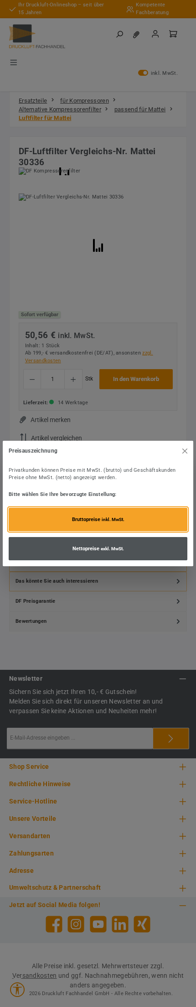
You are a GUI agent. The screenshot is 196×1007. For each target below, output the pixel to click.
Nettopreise (98, 549)
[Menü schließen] (184, 450)
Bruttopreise (98, 519)
